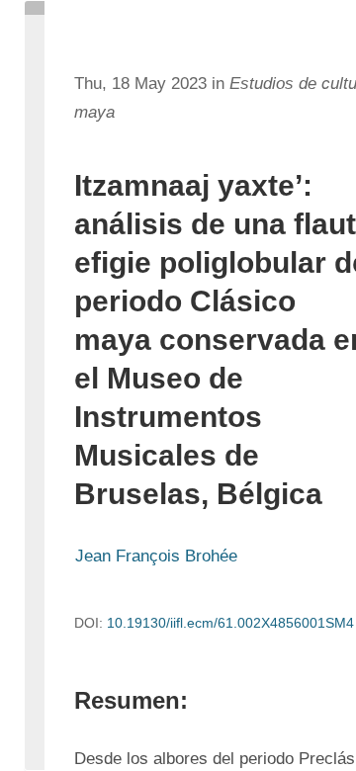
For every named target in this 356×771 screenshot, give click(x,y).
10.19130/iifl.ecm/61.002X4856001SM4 (230, 623)
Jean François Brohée (156, 556)
